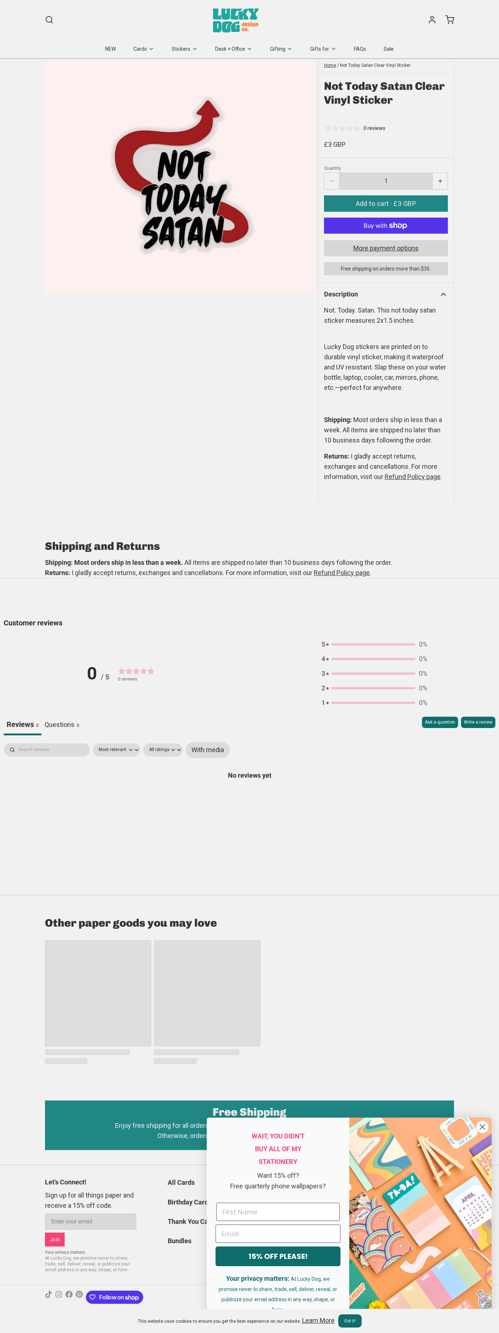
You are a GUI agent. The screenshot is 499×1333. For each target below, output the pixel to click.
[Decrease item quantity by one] (331, 181)
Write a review (478, 722)
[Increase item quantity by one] (440, 181)
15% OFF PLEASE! (278, 1256)
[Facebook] (69, 1297)
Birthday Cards (190, 1202)
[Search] (49, 19)
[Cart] (446, 19)
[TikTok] (48, 1297)
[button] (386, 203)
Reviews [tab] (23, 724)
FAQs (360, 49)
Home (330, 65)
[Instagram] (58, 1297)
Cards (140, 49)
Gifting (277, 49)
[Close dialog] (482, 1127)
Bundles (179, 1241)
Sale (389, 49)
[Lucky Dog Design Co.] (236, 20)
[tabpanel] (249, 798)
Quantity (332, 168)
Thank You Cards (193, 1221)
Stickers (181, 49)
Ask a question (440, 722)
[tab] (62, 726)
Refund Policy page (342, 573)
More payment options (386, 248)
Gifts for (319, 49)
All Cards (181, 1182)
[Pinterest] (79, 1297)
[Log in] (429, 19)
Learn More (318, 1320)
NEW (110, 49)
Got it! (350, 1321)
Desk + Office (230, 49)
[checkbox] (208, 750)
